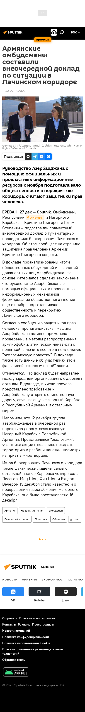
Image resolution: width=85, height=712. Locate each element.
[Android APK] (16, 672)
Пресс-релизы (43, 624)
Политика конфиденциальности (25, 637)
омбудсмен (56, 510)
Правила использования (37, 618)
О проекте (9, 618)
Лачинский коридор (16, 519)
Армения (35, 217)
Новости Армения (32, 510)
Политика (41, 519)
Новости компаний (16, 630)
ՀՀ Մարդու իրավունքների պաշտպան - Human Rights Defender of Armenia (42, 147)
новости (9, 579)
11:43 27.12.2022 (14, 91)
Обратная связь (13, 660)
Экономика (51, 579)
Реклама (24, 624)
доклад (74, 519)
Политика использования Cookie (26, 643)
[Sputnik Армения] (13, 34)
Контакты (9, 624)
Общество (58, 519)
